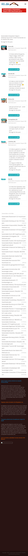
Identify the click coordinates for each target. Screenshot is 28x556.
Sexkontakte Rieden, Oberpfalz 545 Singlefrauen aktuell (14, 244)
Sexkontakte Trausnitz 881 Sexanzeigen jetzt (14, 347)
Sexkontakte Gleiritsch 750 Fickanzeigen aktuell (14, 360)
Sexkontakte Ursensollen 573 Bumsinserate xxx (14, 373)
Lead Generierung (12, 554)
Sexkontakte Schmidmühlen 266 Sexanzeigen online (14, 270)
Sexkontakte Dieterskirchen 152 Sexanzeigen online (14, 356)
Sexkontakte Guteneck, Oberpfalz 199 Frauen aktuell (14, 292)
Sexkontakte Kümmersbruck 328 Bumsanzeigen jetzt (14, 297)
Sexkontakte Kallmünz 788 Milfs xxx (14, 320)
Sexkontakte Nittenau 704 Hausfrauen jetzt (14, 285)
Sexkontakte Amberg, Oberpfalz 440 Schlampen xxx (14, 316)
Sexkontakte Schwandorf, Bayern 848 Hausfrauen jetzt (17, 49)
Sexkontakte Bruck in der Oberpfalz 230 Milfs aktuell (14, 277)
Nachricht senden (13, 69)
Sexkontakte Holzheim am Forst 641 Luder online (14, 312)
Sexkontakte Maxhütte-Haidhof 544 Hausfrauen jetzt (14, 257)
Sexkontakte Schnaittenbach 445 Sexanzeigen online (14, 369)
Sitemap (18, 554)
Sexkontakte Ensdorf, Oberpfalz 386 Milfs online (14, 253)
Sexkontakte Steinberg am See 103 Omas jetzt (14, 222)
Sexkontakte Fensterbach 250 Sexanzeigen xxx (14, 231)
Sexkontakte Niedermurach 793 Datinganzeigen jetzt (14, 330)
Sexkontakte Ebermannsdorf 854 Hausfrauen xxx (14, 261)
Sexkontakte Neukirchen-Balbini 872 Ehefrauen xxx (14, 351)
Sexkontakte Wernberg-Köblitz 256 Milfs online (14, 338)
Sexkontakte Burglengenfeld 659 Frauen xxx (14, 266)
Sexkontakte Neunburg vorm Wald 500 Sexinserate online (14, 305)
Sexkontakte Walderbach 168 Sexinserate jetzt (14, 365)
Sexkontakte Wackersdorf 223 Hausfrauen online (14, 218)
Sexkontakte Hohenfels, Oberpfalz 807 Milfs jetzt (14, 334)
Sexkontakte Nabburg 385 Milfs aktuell (14, 274)
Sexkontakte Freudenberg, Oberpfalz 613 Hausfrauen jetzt (14, 301)
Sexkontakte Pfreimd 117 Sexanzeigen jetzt (14, 309)
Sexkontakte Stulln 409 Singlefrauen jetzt (14, 234)
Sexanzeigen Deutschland (15, 552)
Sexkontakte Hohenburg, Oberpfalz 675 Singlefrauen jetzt (14, 323)
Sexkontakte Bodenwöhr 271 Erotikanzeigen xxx (14, 281)
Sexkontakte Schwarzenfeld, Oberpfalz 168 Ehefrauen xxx (14, 226)
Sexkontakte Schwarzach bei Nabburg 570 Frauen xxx (14, 248)
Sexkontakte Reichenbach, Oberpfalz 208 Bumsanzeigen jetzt (14, 343)
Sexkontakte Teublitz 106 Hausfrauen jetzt (14, 241)
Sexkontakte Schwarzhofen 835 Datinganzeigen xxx (14, 288)
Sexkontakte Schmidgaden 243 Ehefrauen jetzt (14, 237)
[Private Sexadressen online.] (9, 4)
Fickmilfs (23, 552)
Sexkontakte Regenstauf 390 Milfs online (14, 326)
